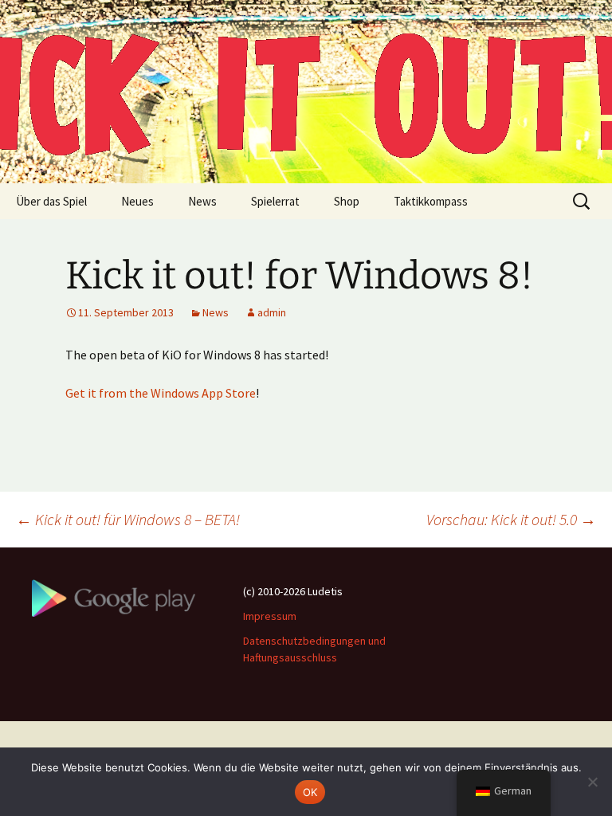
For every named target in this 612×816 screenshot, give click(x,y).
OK (310, 792)
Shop (346, 201)
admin (271, 312)
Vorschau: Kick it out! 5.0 (511, 519)
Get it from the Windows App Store (160, 393)
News (202, 201)
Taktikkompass (431, 201)
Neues (137, 201)
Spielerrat (275, 201)
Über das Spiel (51, 201)
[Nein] (592, 782)
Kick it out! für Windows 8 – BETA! (128, 519)
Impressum (269, 616)
